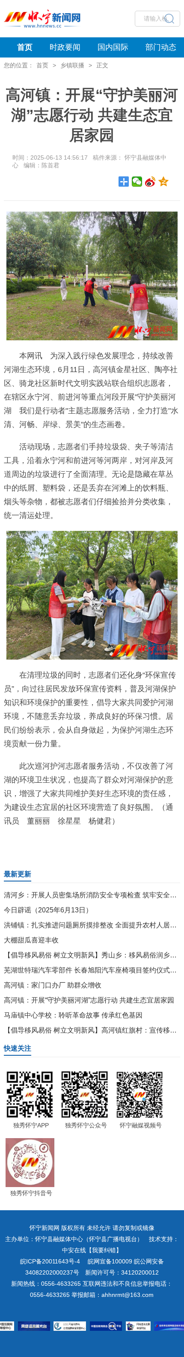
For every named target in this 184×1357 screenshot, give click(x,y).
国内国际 (113, 47)
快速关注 (17, 1048)
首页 (25, 47)
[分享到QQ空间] (163, 181)
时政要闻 (65, 47)
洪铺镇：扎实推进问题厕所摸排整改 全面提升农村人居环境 (94, 925)
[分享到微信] (137, 181)
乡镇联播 (72, 65)
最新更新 (17, 874)
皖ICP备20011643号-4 (50, 1261)
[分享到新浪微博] (150, 181)
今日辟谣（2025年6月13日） (48, 910)
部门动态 (160, 47)
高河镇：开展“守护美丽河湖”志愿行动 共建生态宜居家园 (89, 1000)
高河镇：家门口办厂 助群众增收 (52, 985)
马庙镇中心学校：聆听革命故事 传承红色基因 (73, 1015)
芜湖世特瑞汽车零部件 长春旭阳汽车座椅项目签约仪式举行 (94, 970)
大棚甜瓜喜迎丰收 (31, 940)
